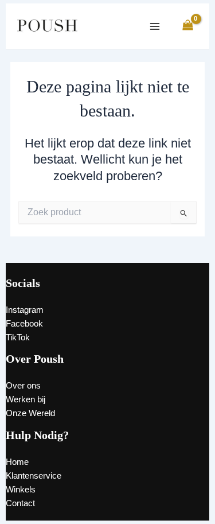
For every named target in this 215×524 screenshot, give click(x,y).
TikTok (18, 337)
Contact (20, 503)
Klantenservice (33, 475)
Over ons (23, 385)
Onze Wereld (30, 413)
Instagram (25, 310)
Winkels (21, 489)
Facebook (24, 323)
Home (17, 462)
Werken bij (25, 399)
